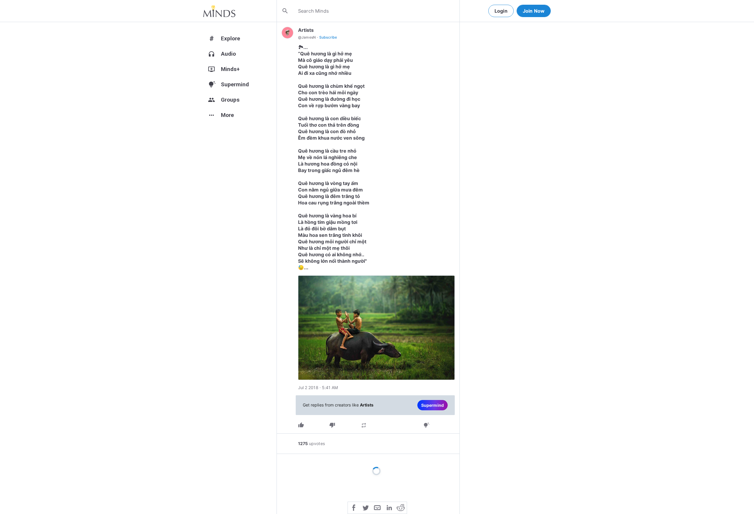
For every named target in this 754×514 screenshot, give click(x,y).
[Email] (377, 507)
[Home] (219, 11)
